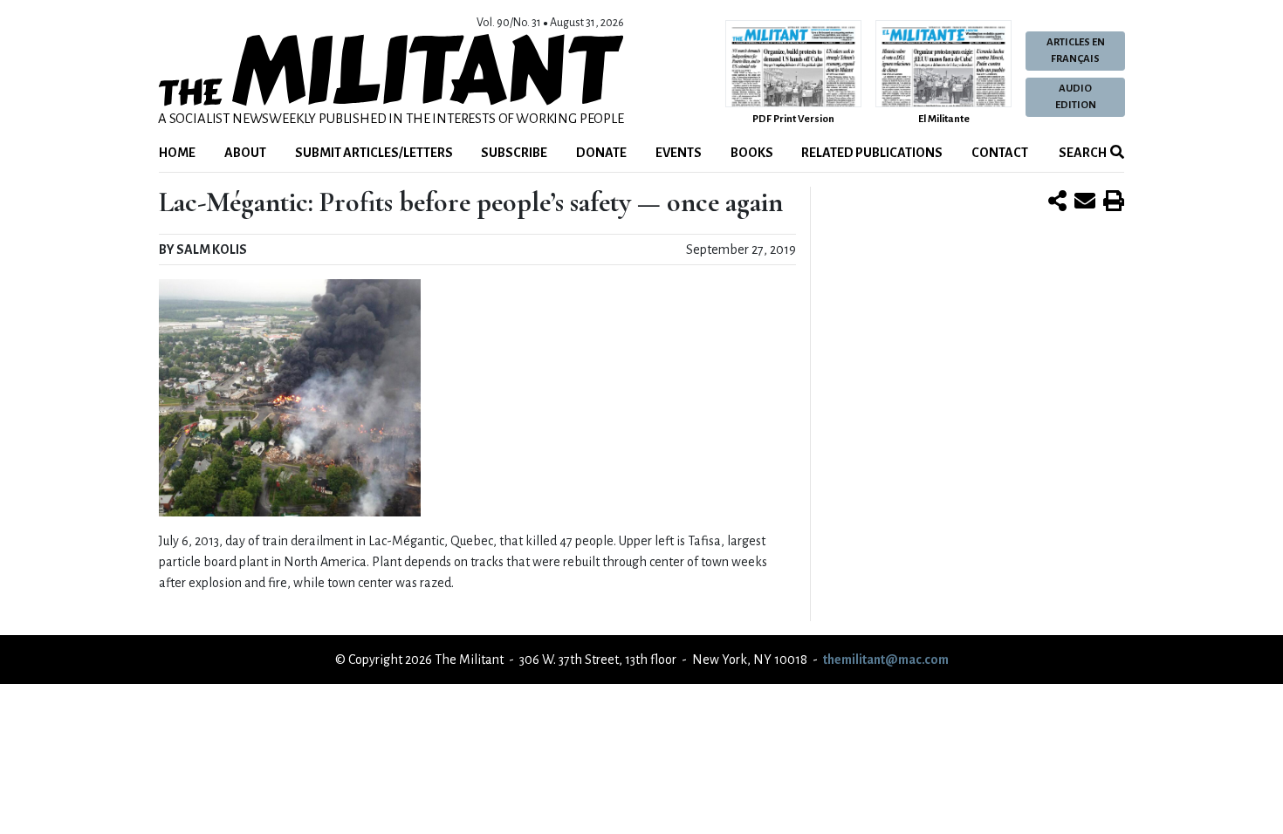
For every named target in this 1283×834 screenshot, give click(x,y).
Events (678, 153)
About (245, 153)
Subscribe (514, 153)
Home (177, 153)
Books (752, 153)
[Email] (1084, 202)
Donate (601, 153)
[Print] (1113, 202)
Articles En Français (1075, 51)
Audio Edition (1075, 97)
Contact (999, 153)
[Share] (1057, 202)
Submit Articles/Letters (374, 153)
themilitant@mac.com (886, 660)
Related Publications (872, 153)
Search (1082, 153)
